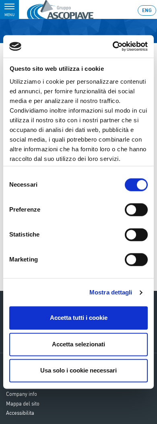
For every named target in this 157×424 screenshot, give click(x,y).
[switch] (136, 210)
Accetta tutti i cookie (78, 318)
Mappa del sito (22, 403)
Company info (21, 394)
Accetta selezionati (78, 344)
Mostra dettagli (110, 292)
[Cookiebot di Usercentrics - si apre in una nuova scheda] (113, 46)
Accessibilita (20, 413)
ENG (147, 10)
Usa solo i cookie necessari (78, 370)
